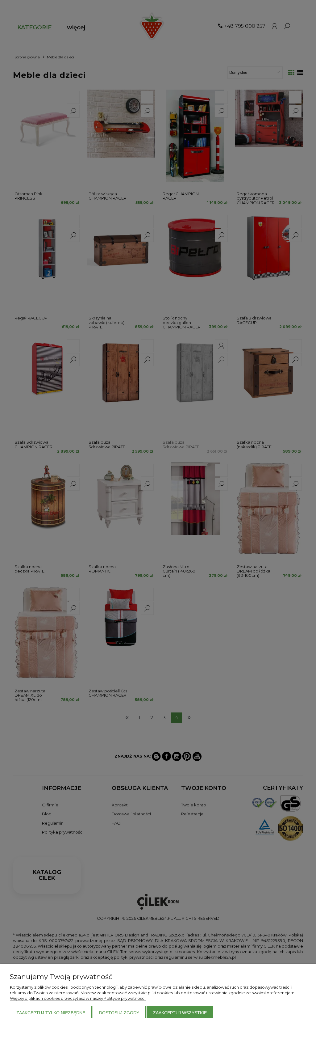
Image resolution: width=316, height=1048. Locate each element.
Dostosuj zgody (119, 1012)
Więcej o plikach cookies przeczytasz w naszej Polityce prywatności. (78, 998)
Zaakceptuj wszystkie (180, 1012)
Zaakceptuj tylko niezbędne (50, 1012)
